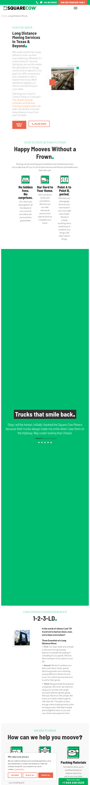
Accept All (45, 775)
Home (4, 16)
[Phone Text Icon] (41, 2)
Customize (15, 775)
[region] (30, 766)
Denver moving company (23, 104)
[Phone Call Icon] (37, 2)
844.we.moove (50, 2)
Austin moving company (22, 101)
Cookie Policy (19, 769)
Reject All (30, 775)
